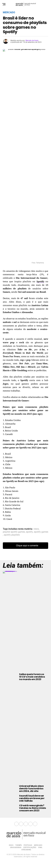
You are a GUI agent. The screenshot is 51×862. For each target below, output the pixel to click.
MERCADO (38, 845)
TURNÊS (18, 845)
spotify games (41, 532)
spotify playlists (12, 535)
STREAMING (26, 850)
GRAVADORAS (15, 847)
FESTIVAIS (28, 845)
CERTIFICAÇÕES (29, 847)
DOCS (11, 845)
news (36, 529)
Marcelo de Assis (32, 40)
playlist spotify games (14, 532)
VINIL (40, 847)
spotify (29, 532)
